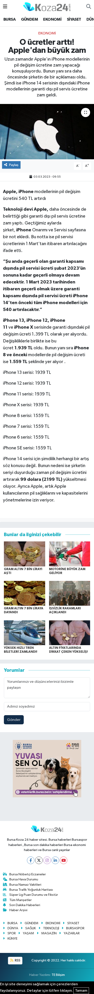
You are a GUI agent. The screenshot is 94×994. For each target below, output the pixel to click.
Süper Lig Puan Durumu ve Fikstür (33, 894)
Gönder (14, 720)
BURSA (9, 19)
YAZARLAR (72, 933)
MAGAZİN (49, 933)
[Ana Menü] (5, 7)
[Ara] (88, 7)
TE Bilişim (58, 975)
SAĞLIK (30, 928)
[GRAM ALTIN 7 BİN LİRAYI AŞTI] (24, 554)
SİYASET (74, 19)
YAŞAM (28, 933)
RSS (17, 960)
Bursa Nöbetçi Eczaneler (27, 874)
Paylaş (13, 165)
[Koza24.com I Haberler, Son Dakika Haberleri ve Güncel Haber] (47, 6)
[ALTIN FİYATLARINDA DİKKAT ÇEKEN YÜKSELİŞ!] (69, 633)
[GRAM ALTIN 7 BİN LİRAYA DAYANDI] (24, 593)
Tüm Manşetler (20, 900)
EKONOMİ (52, 19)
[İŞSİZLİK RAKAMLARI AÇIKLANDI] (69, 593)
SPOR (12, 933)
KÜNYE (12, 938)
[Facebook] (30, 860)
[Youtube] (63, 860)
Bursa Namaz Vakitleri (25, 884)
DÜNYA (13, 928)
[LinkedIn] (55, 860)
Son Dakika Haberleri (24, 905)
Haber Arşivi (18, 910)
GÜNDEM (29, 19)
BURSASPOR (75, 928)
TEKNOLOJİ (51, 928)
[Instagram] (47, 860)
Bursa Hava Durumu (23, 879)
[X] (39, 860)
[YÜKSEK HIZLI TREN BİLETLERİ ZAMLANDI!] (24, 633)
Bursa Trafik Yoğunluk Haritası (31, 889)
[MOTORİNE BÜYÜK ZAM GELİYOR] (69, 554)
